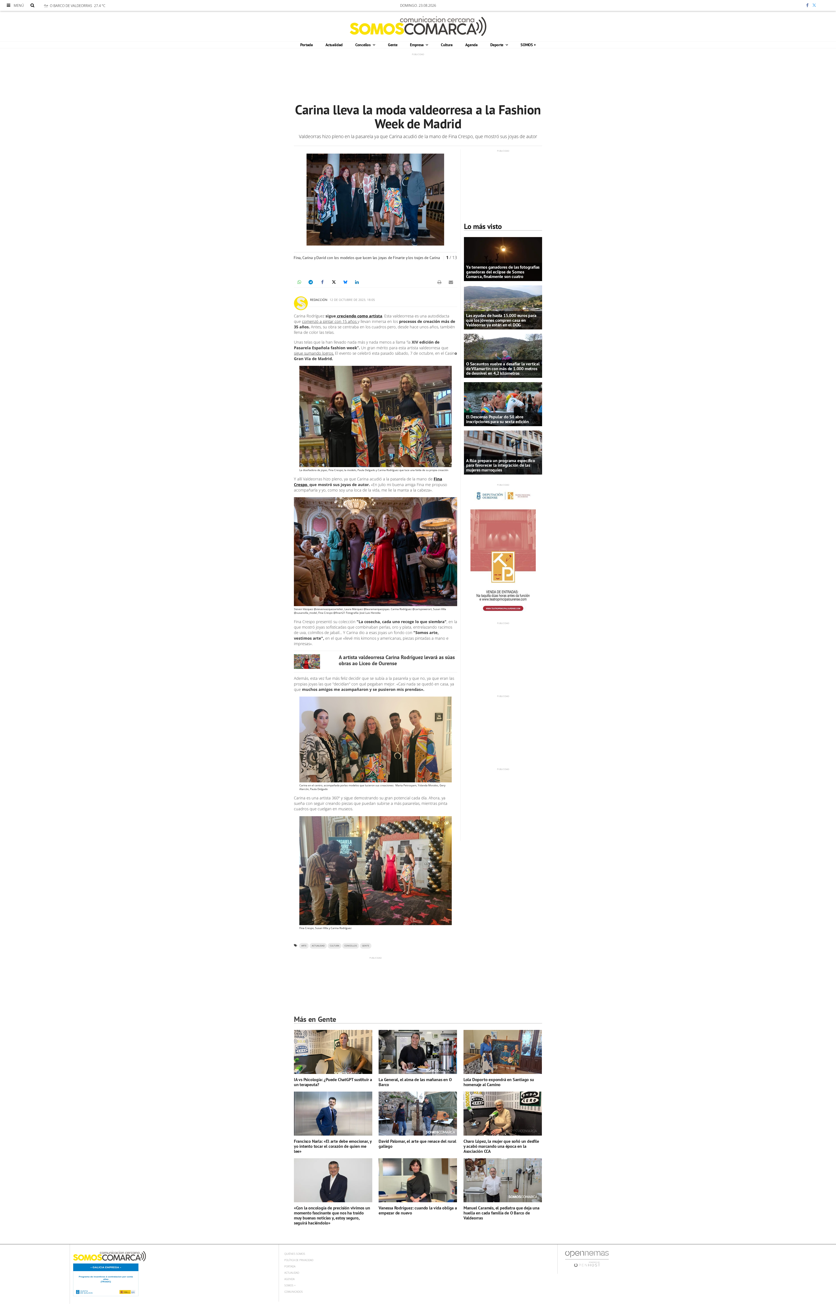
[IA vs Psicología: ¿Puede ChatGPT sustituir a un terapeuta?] (333, 1052)
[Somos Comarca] (418, 26)
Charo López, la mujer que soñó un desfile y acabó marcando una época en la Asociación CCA (501, 1146)
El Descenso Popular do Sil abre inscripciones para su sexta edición (497, 419)
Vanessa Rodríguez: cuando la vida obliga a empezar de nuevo (418, 1210)
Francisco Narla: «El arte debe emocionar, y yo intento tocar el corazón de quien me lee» (333, 1146)
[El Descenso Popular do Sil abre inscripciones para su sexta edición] (503, 403)
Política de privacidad (298, 1260)
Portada (306, 44)
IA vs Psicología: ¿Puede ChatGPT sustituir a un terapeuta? (333, 1082)
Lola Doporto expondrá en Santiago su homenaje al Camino (499, 1082)
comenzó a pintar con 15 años (330, 321)
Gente (392, 44)
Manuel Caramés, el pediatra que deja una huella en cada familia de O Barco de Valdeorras (501, 1213)
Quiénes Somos (294, 1254)
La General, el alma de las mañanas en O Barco (415, 1082)
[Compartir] (794, 5)
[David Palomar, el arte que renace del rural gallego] (418, 1114)
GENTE (365, 945)
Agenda (471, 44)
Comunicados (293, 1292)
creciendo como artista (359, 316)
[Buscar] (32, 5)
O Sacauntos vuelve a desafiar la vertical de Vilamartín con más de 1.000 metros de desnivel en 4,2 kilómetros (503, 368)
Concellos (363, 44)
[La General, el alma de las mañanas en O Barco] (418, 1052)
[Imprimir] (439, 282)
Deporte (497, 44)
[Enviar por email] (451, 282)
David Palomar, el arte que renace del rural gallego (417, 1143)
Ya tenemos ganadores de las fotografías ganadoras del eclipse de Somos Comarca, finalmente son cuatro (502, 271)
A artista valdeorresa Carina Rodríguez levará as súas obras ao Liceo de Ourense (397, 660)
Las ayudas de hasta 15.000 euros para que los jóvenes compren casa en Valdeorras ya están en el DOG (501, 320)
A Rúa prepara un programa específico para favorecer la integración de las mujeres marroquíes (500, 465)
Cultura (446, 44)
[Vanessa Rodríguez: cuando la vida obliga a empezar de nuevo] (418, 1180)
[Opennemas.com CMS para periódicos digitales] (587, 1259)
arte (304, 945)
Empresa (417, 44)
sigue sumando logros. (314, 353)
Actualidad (334, 44)
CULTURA (334, 945)
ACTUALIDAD (318, 945)
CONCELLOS (350, 945)
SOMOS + (528, 44)
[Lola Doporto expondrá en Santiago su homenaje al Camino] (503, 1052)
